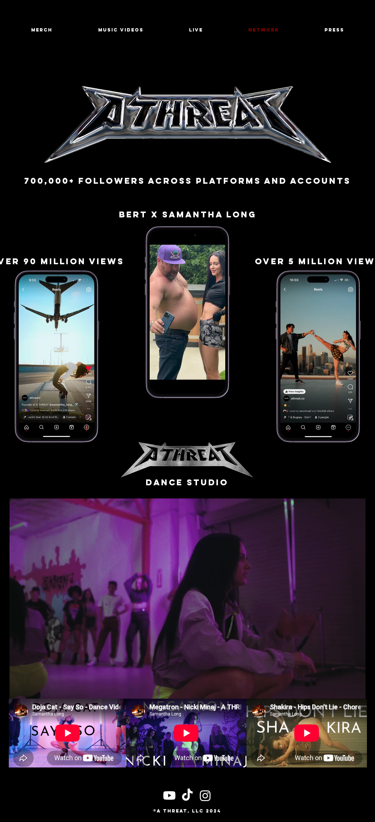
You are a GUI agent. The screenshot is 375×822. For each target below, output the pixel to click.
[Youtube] (169, 795)
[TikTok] (187, 795)
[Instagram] (205, 795)
